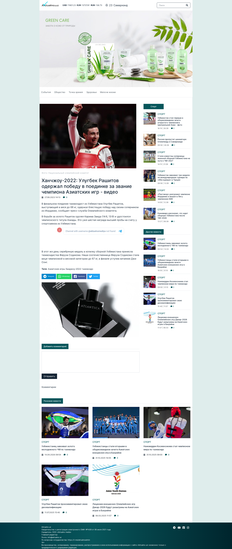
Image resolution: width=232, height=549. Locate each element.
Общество (59, 92)
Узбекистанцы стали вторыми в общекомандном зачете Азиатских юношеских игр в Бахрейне (173, 263)
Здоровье (91, 92)
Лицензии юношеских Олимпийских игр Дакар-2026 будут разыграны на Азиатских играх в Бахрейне (172, 320)
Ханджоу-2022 (73, 269)
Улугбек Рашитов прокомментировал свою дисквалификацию (170, 300)
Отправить (49, 376)
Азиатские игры (56, 269)
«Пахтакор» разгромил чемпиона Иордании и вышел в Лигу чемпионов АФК (174, 196)
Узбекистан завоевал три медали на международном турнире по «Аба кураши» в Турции (174, 177)
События (46, 92)
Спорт (161, 114)
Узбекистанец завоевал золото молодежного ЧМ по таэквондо (173, 244)
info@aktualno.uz (54, 537)
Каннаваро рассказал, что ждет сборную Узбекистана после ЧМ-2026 (173, 215)
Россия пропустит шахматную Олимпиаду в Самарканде (172, 140)
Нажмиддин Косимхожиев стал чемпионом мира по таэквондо (173, 282)
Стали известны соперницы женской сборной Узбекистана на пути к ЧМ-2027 (174, 158)
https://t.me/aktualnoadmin (79, 540)
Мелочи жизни (108, 92)
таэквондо (87, 269)
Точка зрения (76, 92)
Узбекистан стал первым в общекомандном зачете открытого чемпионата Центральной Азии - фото (170, 121)
